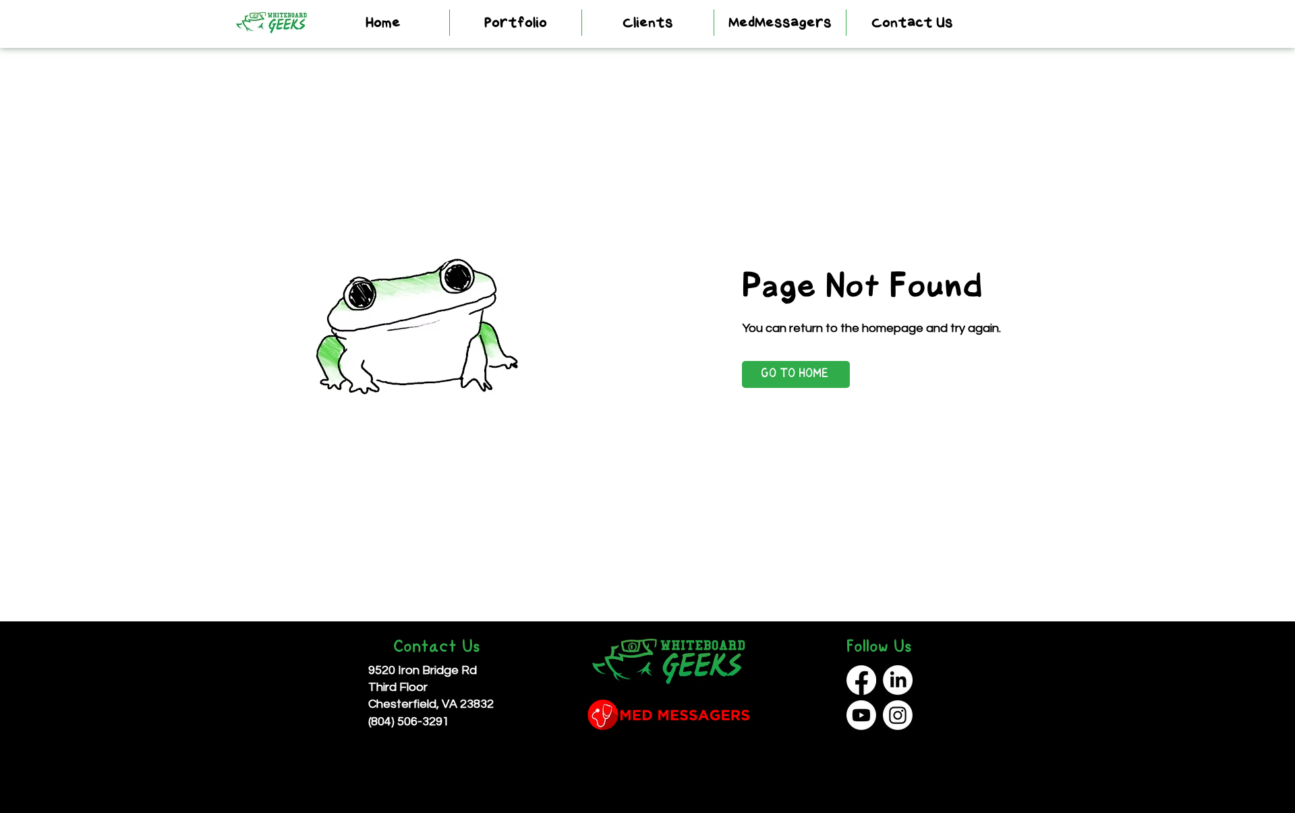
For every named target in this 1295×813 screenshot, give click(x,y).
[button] (515, 22)
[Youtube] (861, 715)
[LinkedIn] (898, 680)
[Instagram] (898, 715)
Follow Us (879, 647)
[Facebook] (861, 680)
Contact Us (436, 647)
